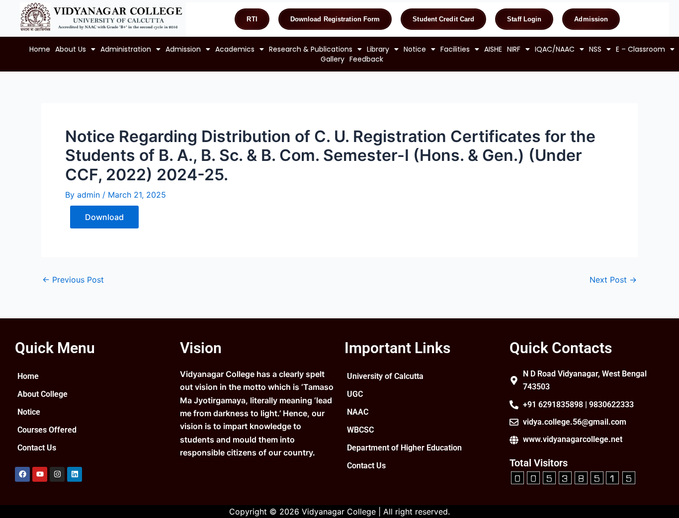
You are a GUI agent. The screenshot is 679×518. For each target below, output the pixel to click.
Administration (125, 49)
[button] (75, 49)
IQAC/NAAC (555, 49)
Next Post (613, 280)
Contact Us (36, 447)
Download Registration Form (335, 19)
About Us (70, 49)
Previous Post (73, 280)
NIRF (513, 49)
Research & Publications (310, 49)
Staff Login (524, 19)
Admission (591, 19)
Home (39, 49)
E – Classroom (640, 49)
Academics (235, 49)
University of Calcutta (385, 376)
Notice (415, 49)
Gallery (332, 59)
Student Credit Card (443, 19)
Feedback (366, 59)
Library (378, 49)
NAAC (357, 412)
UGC (355, 394)
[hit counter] (573, 476)
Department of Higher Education (404, 447)
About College (42, 394)
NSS (595, 49)
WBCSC (360, 430)
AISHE (493, 49)
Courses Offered (47, 430)
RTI (252, 19)
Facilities (455, 49)
